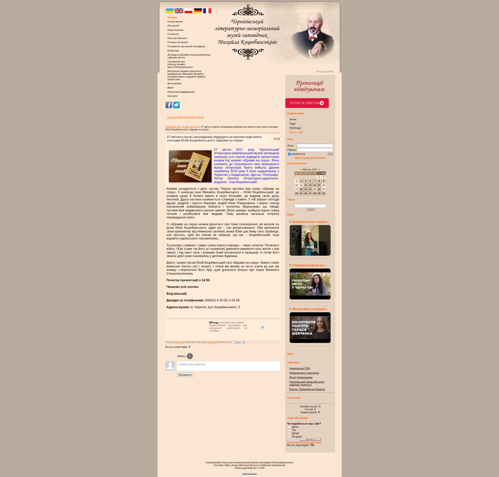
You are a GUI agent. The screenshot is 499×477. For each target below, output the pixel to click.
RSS (201, 117)
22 (319, 189)
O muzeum (173, 34)
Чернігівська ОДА (299, 368)
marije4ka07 (212, 342)
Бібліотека (173, 50)
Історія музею (175, 21)
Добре (295, 433)
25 (301, 193)
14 (314, 185)
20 (310, 189)
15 (319, 185)
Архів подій (179, 342)
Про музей (173, 25)
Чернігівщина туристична (304, 372)
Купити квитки (304, 103)
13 (310, 185)
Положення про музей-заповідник (186, 46)
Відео (170, 87)
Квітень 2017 (310, 169)
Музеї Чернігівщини (300, 377)
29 (319, 193)
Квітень (189, 126)
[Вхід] (190, 356)
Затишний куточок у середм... (310, 221)
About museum (175, 30)
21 (197, 126)
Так (294, 430)
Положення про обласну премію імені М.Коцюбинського (180, 64)
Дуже (295, 426)
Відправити (185, 374)
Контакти (172, 96)
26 (305, 193)
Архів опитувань (312, 442)
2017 (179, 126)
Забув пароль (303, 157)
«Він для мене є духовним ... (310, 308)
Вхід (194, 117)
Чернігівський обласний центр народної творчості (306, 383)
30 (323, 193)
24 (296, 193)
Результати (293, 442)
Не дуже (297, 436)
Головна (172, 17)
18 (301, 189)
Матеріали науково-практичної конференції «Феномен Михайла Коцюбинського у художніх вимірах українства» (186, 75)
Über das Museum (177, 38)
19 (305, 189)
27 (310, 193)
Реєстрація (184, 117)
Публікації (295, 127)
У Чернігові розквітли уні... (309, 265)
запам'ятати (298, 153)
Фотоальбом (174, 83)
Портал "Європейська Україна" (307, 389)
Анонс (293, 119)
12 (305, 185)
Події (292, 123)
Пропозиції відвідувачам (180, 92)
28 (314, 193)
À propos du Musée (177, 42)
